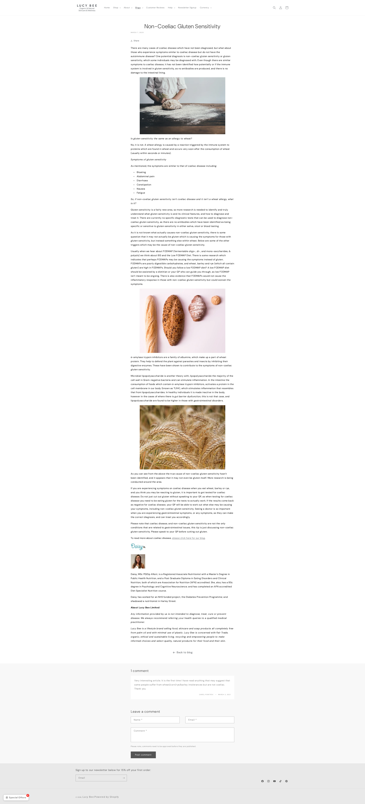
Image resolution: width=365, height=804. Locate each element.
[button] (116, 8)
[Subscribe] (123, 778)
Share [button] (136, 40)
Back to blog (184, 652)
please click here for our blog (188, 538)
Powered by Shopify (106, 797)
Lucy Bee (88, 797)
